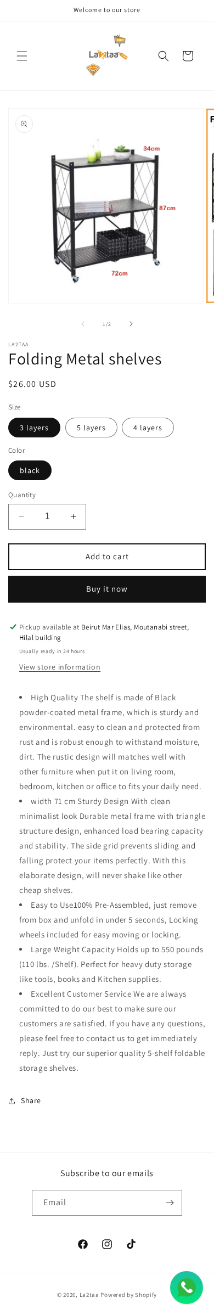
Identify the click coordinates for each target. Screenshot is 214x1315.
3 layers (34, 427)
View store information (59, 667)
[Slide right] (131, 324)
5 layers (91, 427)
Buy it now (107, 588)
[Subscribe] (169, 1203)
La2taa (89, 1295)
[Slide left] (83, 324)
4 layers (147, 427)
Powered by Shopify (128, 1295)
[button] (22, 56)
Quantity (22, 494)
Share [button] (31, 1100)
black (30, 470)
